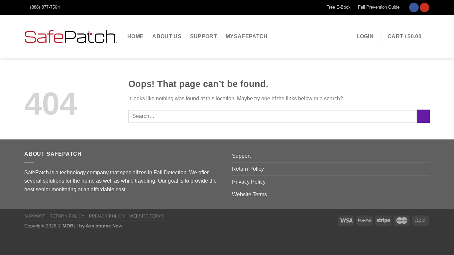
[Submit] (423, 116)
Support (203, 36)
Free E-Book (338, 7)
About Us (166, 36)
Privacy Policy (249, 182)
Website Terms (249, 194)
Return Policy (248, 169)
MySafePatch (247, 36)
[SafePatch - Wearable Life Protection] (70, 36)
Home (135, 36)
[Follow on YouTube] (424, 8)
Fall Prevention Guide (378, 7)
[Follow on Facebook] (414, 8)
